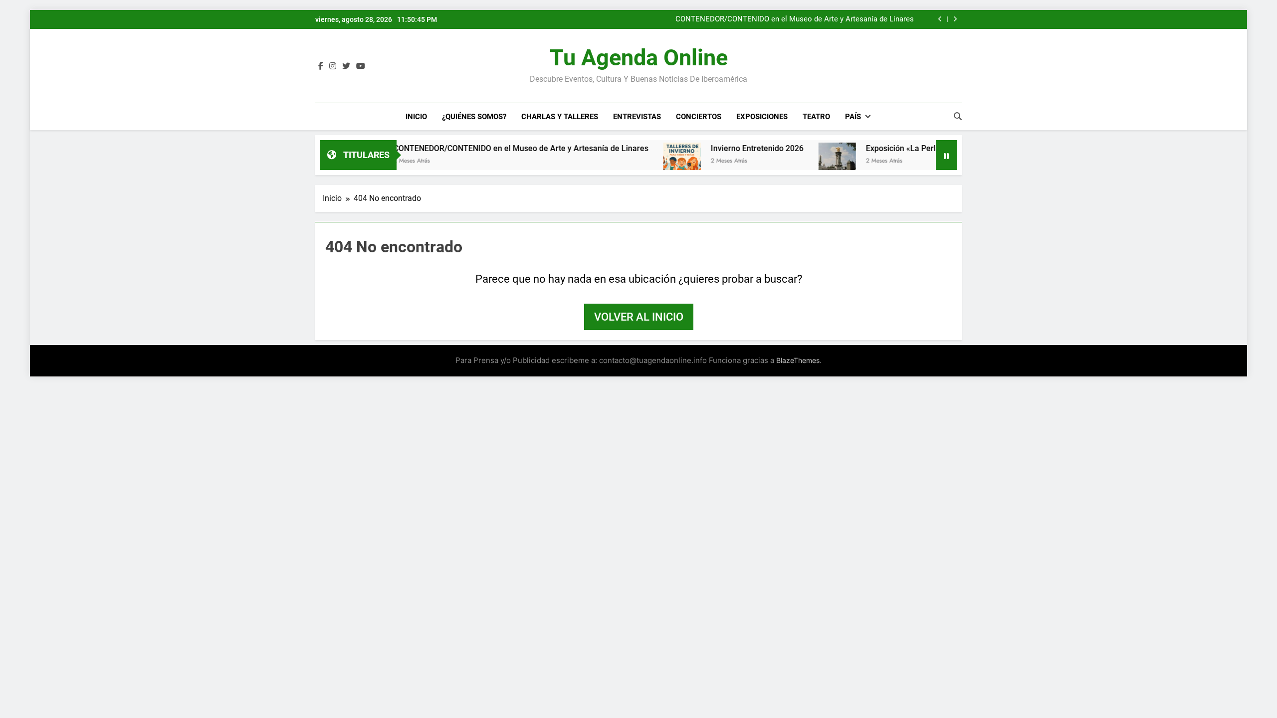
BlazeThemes (798, 360)
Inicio (416, 116)
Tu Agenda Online (639, 57)
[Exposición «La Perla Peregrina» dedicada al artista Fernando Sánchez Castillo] (812, 161)
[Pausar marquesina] (946, 155)
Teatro (816, 116)
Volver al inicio (638, 317)
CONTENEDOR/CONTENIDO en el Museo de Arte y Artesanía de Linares (794, 19)
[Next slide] (955, 19)
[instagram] (332, 66)
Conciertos (698, 116)
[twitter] (346, 66)
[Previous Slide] (940, 19)
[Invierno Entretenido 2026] (656, 161)
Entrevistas (637, 116)
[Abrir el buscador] (958, 116)
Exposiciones (762, 116)
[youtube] (360, 66)
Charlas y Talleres (559, 116)
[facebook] (320, 66)
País (853, 116)
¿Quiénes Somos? (474, 116)
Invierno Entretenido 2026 (731, 148)
